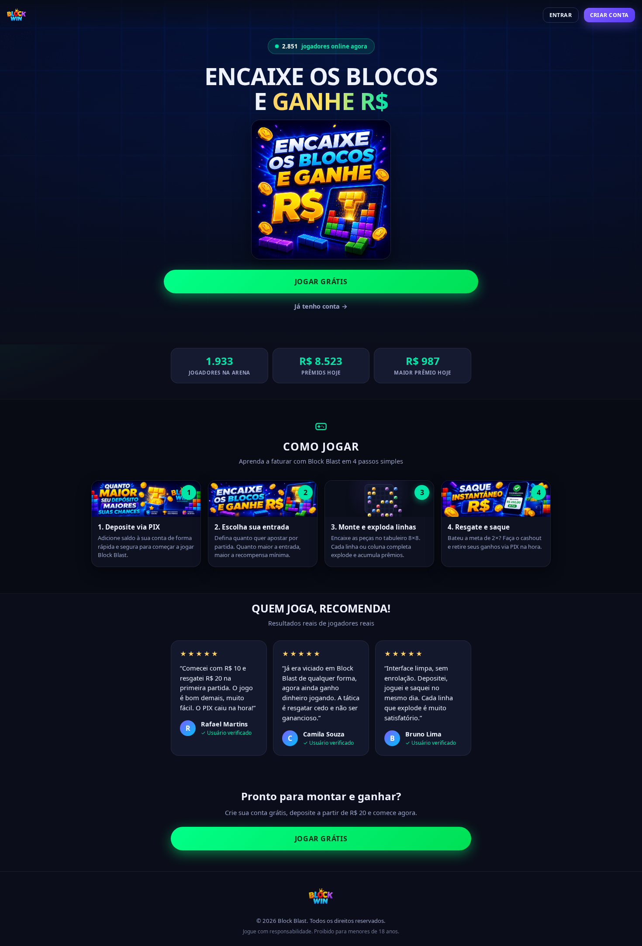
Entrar (560, 15)
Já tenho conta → (321, 306)
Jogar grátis (321, 281)
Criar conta (609, 15)
